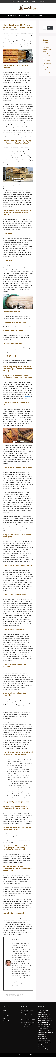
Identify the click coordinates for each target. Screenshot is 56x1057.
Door (27, 15)
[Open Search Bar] (48, 16)
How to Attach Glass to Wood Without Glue (14, 994)
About (4, 1018)
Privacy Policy (34, 1)
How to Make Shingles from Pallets (47, 49)
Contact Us (42, 1)
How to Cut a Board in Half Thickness (13, 995)
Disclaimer (26, 1)
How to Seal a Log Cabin (27, 1022)
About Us (19, 1)
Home (13, 1)
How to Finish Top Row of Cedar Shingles (47, 70)
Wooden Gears (8, 992)
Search (45, 25)
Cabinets (41, 15)
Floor (21, 15)
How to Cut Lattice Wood (27, 1019)
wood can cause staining (14, 136)
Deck (34, 15)
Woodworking (12, 15)
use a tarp (28, 396)
